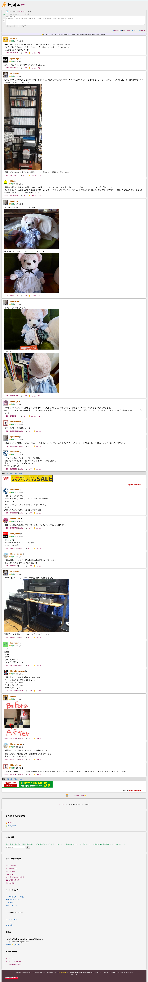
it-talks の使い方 (11, 871)
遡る (84, 795)
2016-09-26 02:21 (12, 513)
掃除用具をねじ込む (33, 844)
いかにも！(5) (35, 68)
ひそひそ (23, 26)
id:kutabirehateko (17, 671)
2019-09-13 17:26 (12, 396)
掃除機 (24, 844)
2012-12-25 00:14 (12, 759)
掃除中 (20, 844)
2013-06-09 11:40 (12, 665)
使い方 (137, 31)
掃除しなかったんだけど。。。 (116, 844)
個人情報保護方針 (11, 868)
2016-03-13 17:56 (12, 528)
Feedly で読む (11, 826)
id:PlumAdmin (15, 421)
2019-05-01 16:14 (12, 416)
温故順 (76, 795)
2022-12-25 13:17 (12, 68)
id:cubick (13, 38)
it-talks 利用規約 (11, 866)
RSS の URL (11, 823)
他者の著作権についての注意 (15, 877)
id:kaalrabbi (14, 452)
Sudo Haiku (9, 925)
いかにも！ (39, 431)
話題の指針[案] (128, 31)
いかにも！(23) (36, 396)
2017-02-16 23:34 (12, 469)
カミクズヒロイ (11, 958)
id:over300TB (14, 518)
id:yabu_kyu (14, 58)
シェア (25, 53)
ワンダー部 (9, 902)
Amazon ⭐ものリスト (13, 945)
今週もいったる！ (11, 905)
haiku (21, 431)
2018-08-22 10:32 (12, 431)
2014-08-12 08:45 (12, 566)
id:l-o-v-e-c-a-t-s (15, 554)
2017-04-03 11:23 (12, 446)
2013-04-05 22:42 (12, 738)
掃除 (23, 4)
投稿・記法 (118, 31)
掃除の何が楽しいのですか (74, 844)
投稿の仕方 (9, 874)
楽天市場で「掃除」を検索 (14, 473)
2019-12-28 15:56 (12, 196)
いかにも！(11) (36, 196)
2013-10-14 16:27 (12, 637)
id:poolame (14, 201)
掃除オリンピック (88, 844)
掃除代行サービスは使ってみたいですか (52, 844)
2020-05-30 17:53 (12, 175)
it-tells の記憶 (10, 883)
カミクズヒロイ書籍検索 (13, 961)
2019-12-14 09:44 (12, 296)
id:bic (11, 181)
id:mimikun (14, 643)
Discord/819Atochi (12, 919)
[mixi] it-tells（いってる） (14, 900)
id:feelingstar (15, 401)
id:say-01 (13, 696)
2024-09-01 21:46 (12, 53)
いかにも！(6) (35, 416)
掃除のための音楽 (100, 844)
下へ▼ (143, 31)
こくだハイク (10, 922)
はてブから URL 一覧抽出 (14, 964)
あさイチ (9, 540)
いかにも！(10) (36, 175)
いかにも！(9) (35, 53)
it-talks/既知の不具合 (12, 880)
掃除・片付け (10, 844)
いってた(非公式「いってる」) (15, 897)
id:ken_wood (14, 533)
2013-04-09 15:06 (12, 691)
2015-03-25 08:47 (12, 548)
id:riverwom (14, 73)
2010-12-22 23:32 (12, 775)
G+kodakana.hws (61, 972)
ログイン (21, 12)
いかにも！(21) (36, 296)
